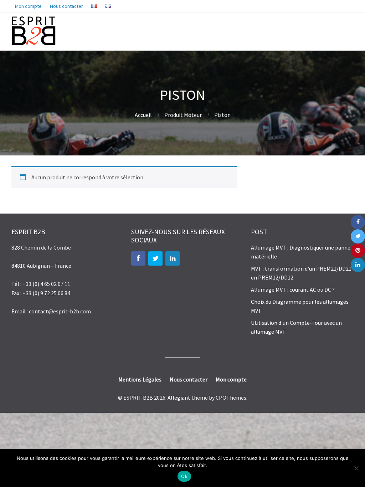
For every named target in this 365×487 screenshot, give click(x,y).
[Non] (356, 468)
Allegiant (179, 397)
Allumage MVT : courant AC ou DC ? (293, 289)
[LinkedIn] (172, 258)
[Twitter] (155, 258)
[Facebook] (138, 258)
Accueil (143, 114)
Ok (184, 476)
